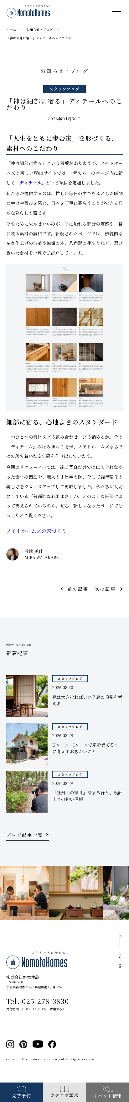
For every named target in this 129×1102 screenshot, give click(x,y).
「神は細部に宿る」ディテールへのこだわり (39, 38)
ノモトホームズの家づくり (36, 531)
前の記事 (78, 589)
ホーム (11, 29)
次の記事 (105, 589)
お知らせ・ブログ (40, 29)
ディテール (30, 182)
